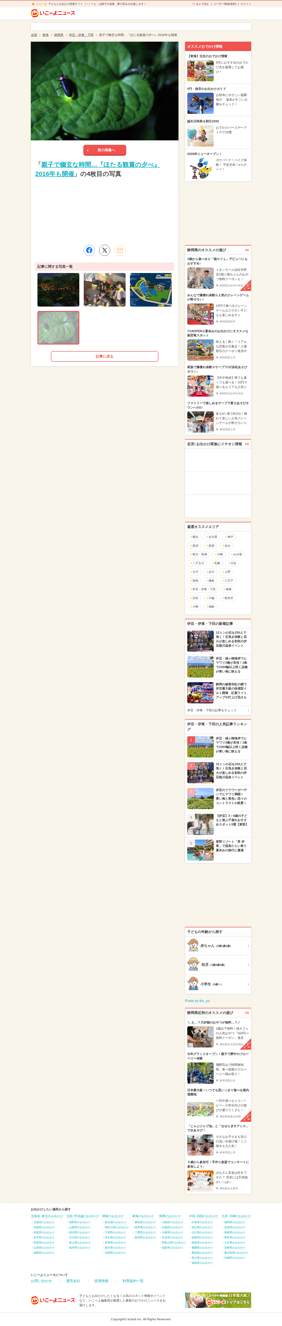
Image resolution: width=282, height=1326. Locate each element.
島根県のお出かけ (202, 1242)
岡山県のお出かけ (202, 1227)
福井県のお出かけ (79, 1247)
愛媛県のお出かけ (202, 1247)
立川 (195, 571)
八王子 (229, 580)
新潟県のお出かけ (79, 1232)
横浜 (195, 537)
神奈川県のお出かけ (117, 1227)
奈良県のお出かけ (172, 1237)
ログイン (246, 4)
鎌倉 (211, 580)
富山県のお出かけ (79, 1242)
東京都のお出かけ (115, 1222)
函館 (211, 606)
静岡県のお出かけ (145, 1237)
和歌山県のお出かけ (174, 1242)
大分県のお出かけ (234, 1242)
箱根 (229, 589)
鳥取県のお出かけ (202, 1237)
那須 (195, 545)
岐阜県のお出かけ (145, 1227)
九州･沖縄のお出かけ (236, 1216)
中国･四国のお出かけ (203, 1216)
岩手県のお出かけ (44, 1237)
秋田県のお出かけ (44, 1242)
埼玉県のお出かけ (115, 1237)
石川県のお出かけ (79, 1237)
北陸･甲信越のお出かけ (83, 1216)
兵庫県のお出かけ (172, 1232)
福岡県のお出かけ (234, 1222)
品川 (211, 571)
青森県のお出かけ (44, 1232)
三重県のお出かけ (145, 1232)
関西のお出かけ (170, 1216)
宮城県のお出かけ (44, 1227)
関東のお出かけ (113, 1216)
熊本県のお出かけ (234, 1237)
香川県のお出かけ (202, 1257)
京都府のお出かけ (172, 1227)
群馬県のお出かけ (115, 1242)
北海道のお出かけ (44, 1222)
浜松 (195, 598)
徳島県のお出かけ (202, 1262)
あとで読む (202, 4)
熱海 (195, 580)
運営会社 (73, 1281)
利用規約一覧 (133, 1281)
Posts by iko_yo (197, 1001)
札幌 (217, 563)
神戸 (230, 537)
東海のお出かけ (143, 1216)
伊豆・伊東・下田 (204, 589)
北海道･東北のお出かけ (47, 1216)
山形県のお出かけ (44, 1247)
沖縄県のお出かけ (234, 1257)
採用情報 (101, 1281)
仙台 (227, 545)
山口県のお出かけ (202, 1232)
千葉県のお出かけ (115, 1232)
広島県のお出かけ (202, 1222)
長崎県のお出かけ (234, 1232)
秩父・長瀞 (200, 554)
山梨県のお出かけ (79, 1227)
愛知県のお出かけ (145, 1222)
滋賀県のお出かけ (172, 1247)
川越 (211, 598)
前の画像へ (106, 150)
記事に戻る (104, 356)
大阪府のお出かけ (172, 1222)
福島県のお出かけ (44, 1252)
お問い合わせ (41, 1281)
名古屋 (213, 537)
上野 (227, 571)
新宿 (211, 545)
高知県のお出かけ (202, 1252)
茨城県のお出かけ (115, 1252)
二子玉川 (198, 563)
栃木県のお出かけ (115, 1247)
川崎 (220, 554)
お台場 (237, 554)
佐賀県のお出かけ (234, 1227)
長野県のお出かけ (79, 1222)
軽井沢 (229, 598)
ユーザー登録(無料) (224, 4)
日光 (233, 563)
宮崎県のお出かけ (234, 1247)
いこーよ (41, 4)
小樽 (195, 606)
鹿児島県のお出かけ (236, 1252)
